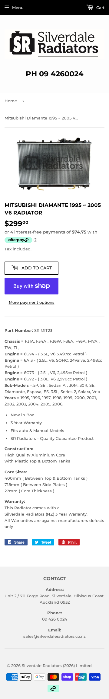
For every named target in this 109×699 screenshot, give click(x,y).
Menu (18, 7)
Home (11, 100)
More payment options (31, 302)
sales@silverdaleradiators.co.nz (54, 636)
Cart (99, 7)
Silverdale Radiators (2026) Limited (57, 665)
